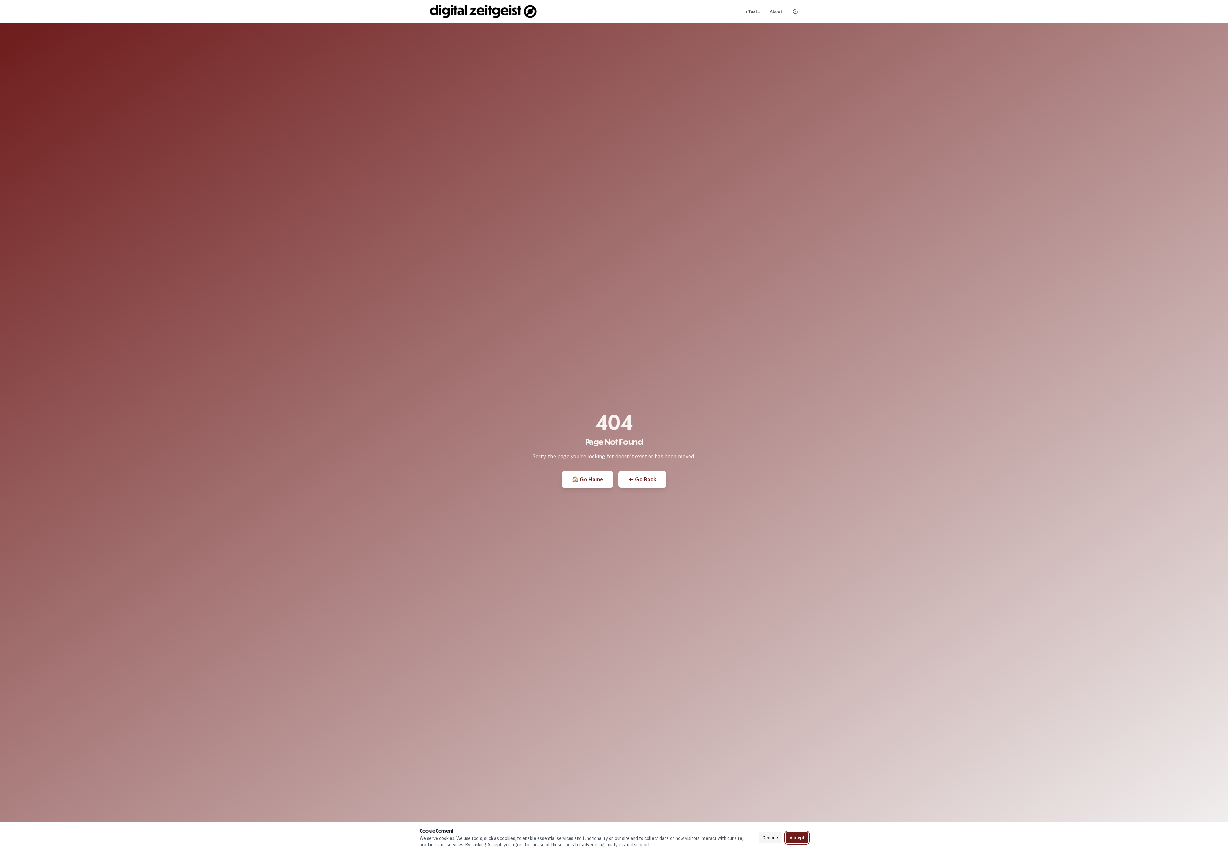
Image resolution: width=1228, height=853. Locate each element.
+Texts (752, 11)
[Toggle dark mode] (795, 11)
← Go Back (642, 479)
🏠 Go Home (587, 479)
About (776, 11)
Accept (797, 838)
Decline (770, 838)
